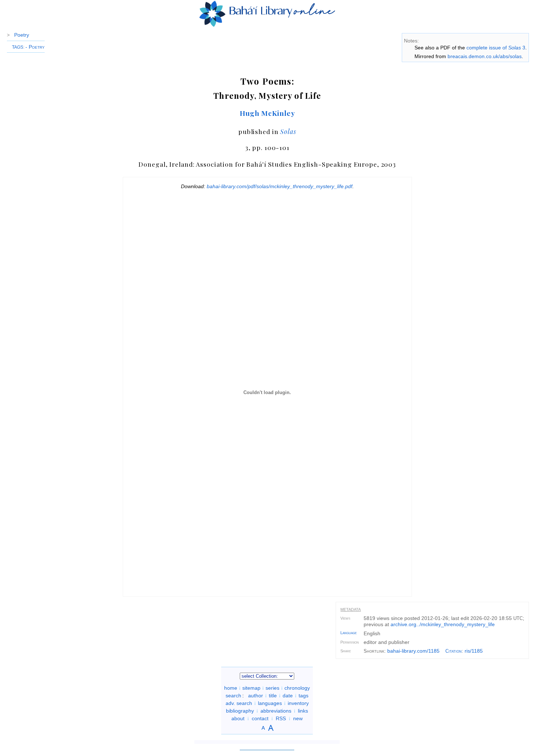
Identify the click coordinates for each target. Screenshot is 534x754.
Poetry (21, 35)
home (230, 688)
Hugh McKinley (267, 113)
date (288, 695)
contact (260, 718)
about (237, 718)
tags (303, 695)
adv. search (239, 703)
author (255, 695)
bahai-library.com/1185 (413, 651)
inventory (298, 703)
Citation (453, 651)
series (272, 688)
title (273, 695)
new (298, 718)
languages (270, 703)
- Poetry (35, 47)
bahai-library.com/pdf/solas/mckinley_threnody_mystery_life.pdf (279, 186)
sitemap (251, 688)
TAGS (17, 47)
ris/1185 (474, 651)
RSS (281, 718)
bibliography (240, 711)
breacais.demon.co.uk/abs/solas (485, 56)
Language (348, 633)
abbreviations (275, 711)
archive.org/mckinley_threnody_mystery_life (443, 624)
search (233, 695)
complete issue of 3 (495, 47)
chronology (297, 688)
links (303, 711)
